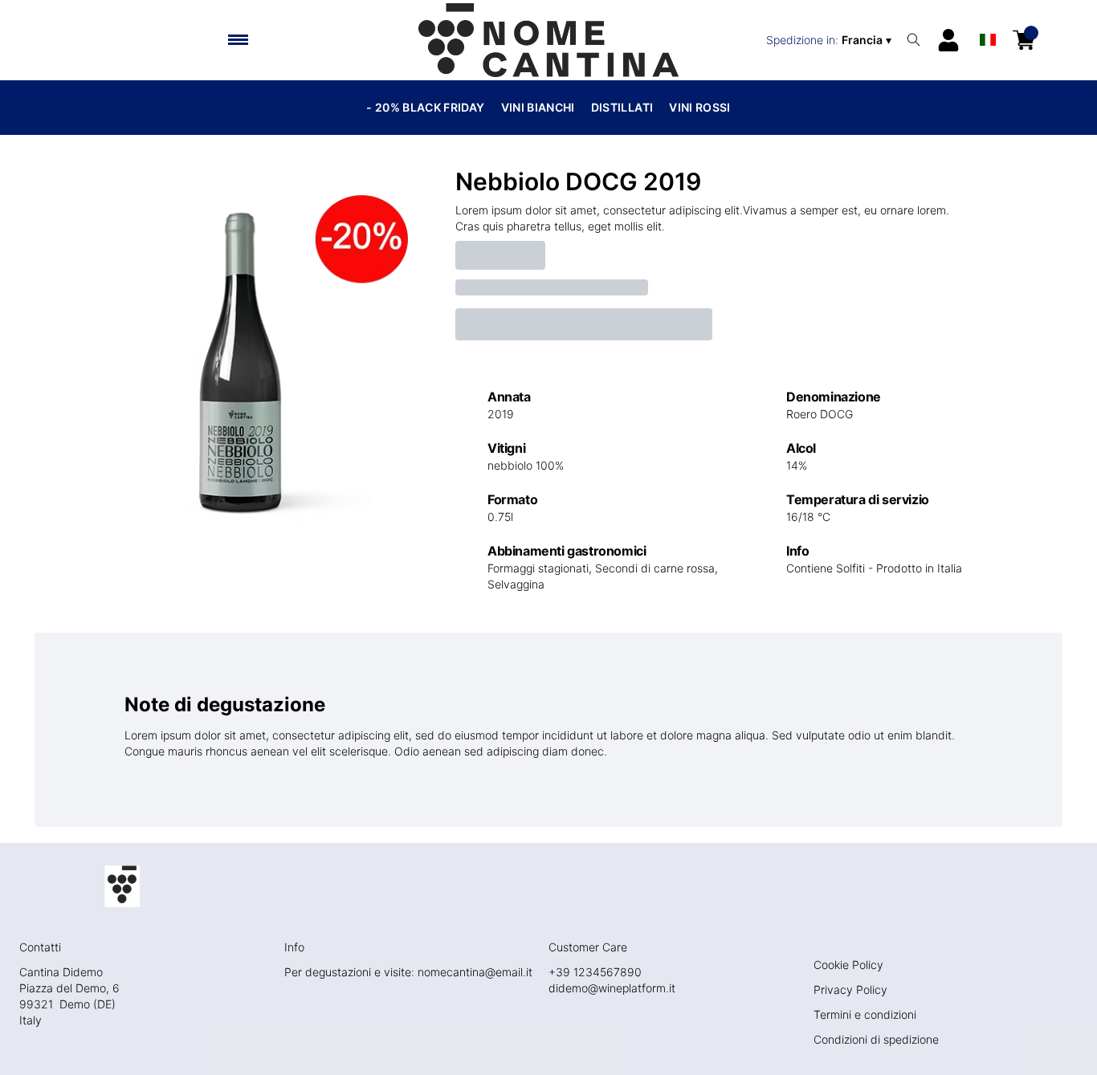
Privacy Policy (850, 989)
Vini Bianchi (538, 107)
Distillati (622, 107)
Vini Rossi (700, 107)
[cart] (1024, 40)
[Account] (948, 40)
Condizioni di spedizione (876, 1039)
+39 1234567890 (595, 972)
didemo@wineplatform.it (611, 988)
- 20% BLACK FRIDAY (425, 107)
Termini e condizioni (865, 1014)
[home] (548, 40)
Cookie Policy (848, 964)
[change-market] (830, 40)
